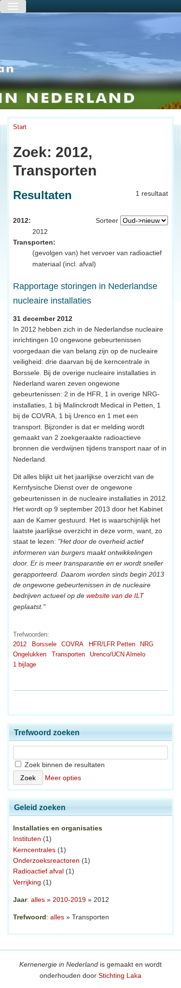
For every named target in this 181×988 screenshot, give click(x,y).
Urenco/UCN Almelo (117, 654)
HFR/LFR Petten (112, 644)
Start (20, 127)
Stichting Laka (119, 975)
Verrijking (27, 882)
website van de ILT (115, 595)
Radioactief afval (38, 871)
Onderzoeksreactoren (46, 860)
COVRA (72, 644)
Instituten (27, 839)
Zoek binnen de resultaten (64, 765)
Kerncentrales (34, 850)
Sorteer (107, 220)
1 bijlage (24, 664)
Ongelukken (29, 654)
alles (38, 899)
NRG (146, 644)
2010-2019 (69, 899)
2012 (20, 644)
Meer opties (63, 778)
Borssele (44, 644)
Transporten (68, 654)
